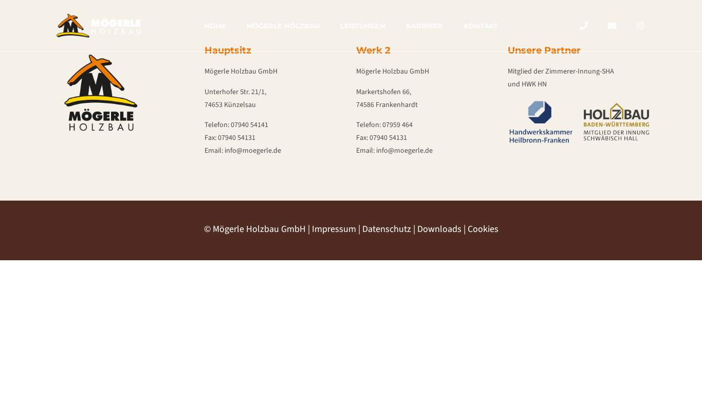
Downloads (439, 229)
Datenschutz (386, 229)
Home (215, 26)
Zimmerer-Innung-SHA (579, 71)
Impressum (334, 229)
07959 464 (397, 125)
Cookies (483, 229)
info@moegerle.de (253, 151)
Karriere (424, 26)
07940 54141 (249, 125)
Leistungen (362, 26)
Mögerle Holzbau (283, 26)
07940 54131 (236, 138)
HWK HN (534, 84)
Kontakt (481, 26)
